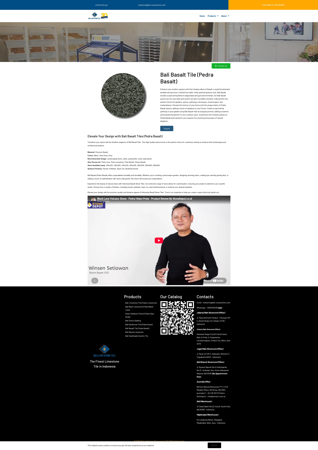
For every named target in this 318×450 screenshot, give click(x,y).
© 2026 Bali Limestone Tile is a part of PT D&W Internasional (159, 441)
